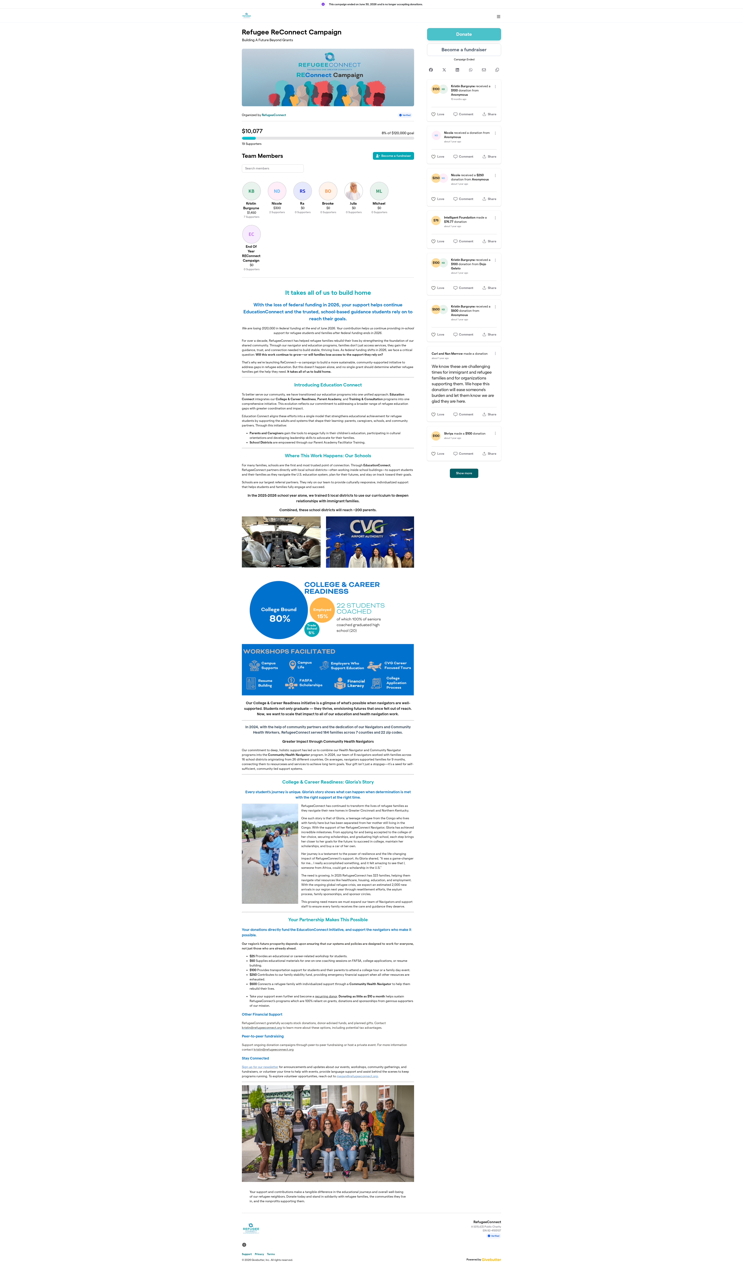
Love (440, 114)
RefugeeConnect (274, 115)
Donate (464, 34)
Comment (466, 114)
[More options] (495, 86)
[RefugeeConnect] (247, 16)
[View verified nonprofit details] (405, 115)
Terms (271, 1254)
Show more (464, 473)
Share (492, 114)
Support (247, 1254)
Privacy (259, 1254)
